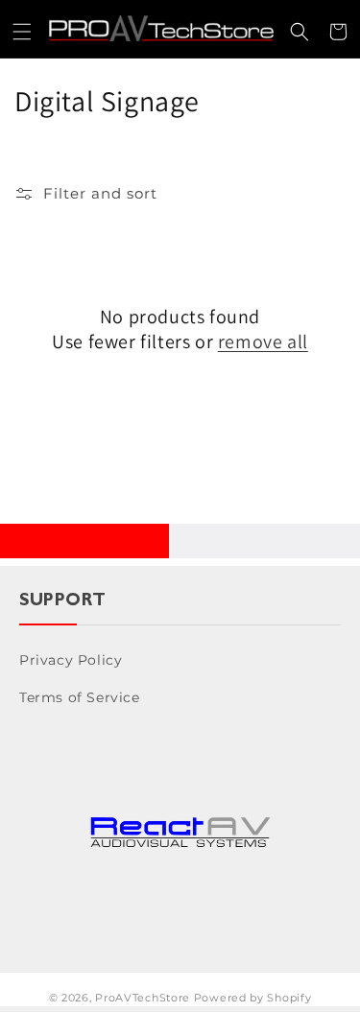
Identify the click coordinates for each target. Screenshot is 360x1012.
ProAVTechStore (142, 997)
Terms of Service (79, 697)
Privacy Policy (70, 660)
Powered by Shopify (253, 997)
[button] (22, 31)
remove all (263, 341)
